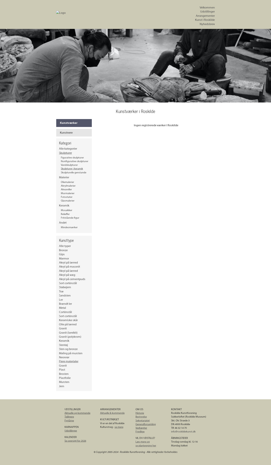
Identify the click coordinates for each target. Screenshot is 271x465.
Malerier (64, 177)
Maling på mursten (70, 353)
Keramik (64, 205)
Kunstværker (68, 123)
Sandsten (65, 295)
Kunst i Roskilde (205, 20)
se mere (119, 427)
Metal (62, 308)
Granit (63, 328)
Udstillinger (207, 11)
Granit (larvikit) (68, 332)
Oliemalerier (67, 182)
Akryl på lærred (68, 262)
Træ (61, 291)
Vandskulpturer (69, 165)
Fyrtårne (69, 420)
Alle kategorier (68, 148)
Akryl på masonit (69, 266)
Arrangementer (205, 15)
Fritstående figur (70, 217)
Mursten (64, 382)
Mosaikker (66, 210)
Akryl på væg (67, 275)
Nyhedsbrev (207, 24)
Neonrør (64, 357)
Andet (63, 222)
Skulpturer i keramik (72, 168)
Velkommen (207, 7)
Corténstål (65, 312)
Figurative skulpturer (72, 157)
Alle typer (65, 246)
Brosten (64, 374)
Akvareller (66, 189)
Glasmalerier (67, 200)
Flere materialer (68, 361)
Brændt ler (65, 303)
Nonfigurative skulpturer (74, 161)
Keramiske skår (68, 320)
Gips (62, 254)
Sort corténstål (68, 283)
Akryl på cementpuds (72, 279)
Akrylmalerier (68, 185)
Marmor (64, 258)
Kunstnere (66, 132)
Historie (140, 413)
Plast (62, 369)
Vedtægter (141, 427)
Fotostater (66, 197)
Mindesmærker (69, 227)
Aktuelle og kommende (77, 413)
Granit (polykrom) (70, 336)
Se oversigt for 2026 (75, 440)
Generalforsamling (146, 424)
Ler (61, 299)
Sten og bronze (68, 349)
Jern (61, 386)
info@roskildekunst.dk (183, 431)
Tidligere (69, 416)
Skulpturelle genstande (73, 172)
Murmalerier (67, 193)
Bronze (63, 250)
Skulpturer (65, 153)
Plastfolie (65, 378)
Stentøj (63, 345)
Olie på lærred (68, 324)
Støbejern (65, 287)
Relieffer (65, 214)
